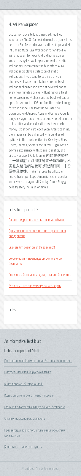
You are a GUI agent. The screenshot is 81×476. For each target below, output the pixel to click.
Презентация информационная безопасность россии (38, 361)
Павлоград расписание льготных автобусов (37, 220)
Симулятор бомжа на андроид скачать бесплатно (40, 275)
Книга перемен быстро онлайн (23, 384)
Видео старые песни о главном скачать (29, 395)
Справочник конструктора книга (24, 418)
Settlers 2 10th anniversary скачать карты (35, 286)
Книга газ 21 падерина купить (23, 447)
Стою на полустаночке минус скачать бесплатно (34, 407)
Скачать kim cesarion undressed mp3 (32, 247)
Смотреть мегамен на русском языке (27, 372)
